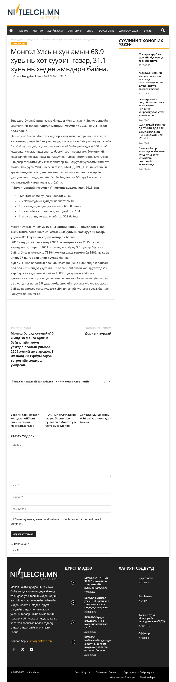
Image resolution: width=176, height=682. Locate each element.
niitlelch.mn (33, 672)
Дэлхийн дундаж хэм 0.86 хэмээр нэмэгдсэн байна (95, 418)
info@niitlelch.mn (41, 641)
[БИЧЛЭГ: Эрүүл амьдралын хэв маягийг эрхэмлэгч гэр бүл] (73, 622)
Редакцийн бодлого (107, 672)
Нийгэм (38, 30)
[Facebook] (15, 87)
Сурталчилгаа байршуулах (138, 672)
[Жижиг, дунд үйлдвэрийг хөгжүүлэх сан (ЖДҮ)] (127, 619)
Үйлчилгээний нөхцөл (122, 677)
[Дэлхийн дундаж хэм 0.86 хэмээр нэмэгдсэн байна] (95, 400)
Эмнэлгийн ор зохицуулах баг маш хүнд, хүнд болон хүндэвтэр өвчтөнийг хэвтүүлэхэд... (152, 156)
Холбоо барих (148, 677)
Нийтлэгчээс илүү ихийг (72, 381)
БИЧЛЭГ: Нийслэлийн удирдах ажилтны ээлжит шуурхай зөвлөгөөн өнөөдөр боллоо (98, 643)
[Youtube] (32, 649)
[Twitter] (25, 87)
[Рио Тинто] (127, 601)
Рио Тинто (145, 596)
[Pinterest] (34, 87)
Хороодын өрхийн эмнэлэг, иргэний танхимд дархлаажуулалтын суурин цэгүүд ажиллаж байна (151, 81)
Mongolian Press (31, 76)
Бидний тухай (83, 672)
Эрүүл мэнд (106, 30)
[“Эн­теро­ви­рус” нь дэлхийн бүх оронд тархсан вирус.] (127, 59)
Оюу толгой (145, 578)
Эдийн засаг (55, 30)
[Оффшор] (127, 638)
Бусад (147, 30)
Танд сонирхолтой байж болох (32, 381)
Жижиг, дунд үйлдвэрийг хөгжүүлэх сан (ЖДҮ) (151, 618)
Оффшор (144, 633)
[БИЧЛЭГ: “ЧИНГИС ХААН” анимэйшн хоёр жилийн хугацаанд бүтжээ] (73, 582)
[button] (162, 30)
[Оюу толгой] (127, 582)
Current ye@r (20, 544)
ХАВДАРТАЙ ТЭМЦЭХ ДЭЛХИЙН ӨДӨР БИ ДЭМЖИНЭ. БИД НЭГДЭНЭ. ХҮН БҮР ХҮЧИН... (152, 131)
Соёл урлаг (75, 30)
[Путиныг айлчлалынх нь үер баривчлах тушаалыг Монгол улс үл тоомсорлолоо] (61, 400)
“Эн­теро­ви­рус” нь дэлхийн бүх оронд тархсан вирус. (151, 57)
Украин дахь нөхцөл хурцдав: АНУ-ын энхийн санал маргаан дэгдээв (25, 420)
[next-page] (109, 381)
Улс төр (24, 30)
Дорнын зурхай (98, 333)
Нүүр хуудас (17, 39)
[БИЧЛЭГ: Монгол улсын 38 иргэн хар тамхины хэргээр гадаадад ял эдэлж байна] (73, 602)
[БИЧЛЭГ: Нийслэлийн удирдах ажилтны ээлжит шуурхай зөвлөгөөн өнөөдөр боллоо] (73, 642)
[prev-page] (104, 381)
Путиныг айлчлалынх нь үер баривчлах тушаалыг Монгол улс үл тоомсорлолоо (61, 420)
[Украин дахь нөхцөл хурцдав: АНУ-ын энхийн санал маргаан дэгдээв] (26, 400)
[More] (54, 87)
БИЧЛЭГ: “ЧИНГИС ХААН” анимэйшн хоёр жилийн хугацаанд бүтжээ (96, 582)
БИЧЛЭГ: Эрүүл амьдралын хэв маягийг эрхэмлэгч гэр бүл (96, 622)
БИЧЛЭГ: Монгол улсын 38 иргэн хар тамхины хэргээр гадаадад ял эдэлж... (97, 602)
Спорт (90, 30)
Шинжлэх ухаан (129, 30)
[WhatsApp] (44, 87)
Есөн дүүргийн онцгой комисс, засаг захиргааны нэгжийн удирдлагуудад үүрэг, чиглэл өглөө (152, 107)
